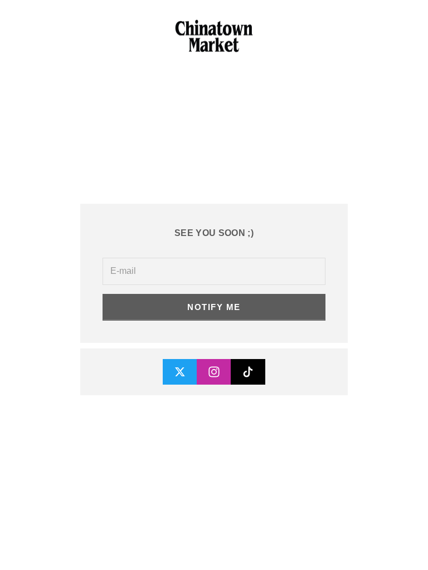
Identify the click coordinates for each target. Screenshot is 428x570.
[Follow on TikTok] (248, 372)
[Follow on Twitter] (180, 372)
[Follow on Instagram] (214, 372)
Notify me (214, 307)
